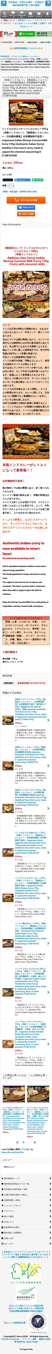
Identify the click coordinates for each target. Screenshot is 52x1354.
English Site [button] (27, 1349)
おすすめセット (39, 1257)
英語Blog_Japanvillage (27, 1341)
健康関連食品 (24, 1257)
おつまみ (19, 23)
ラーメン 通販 (30, 1339)
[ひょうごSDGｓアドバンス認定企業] (26, 1305)
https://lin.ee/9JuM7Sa (12, 1152)
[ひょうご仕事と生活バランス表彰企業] (26, 1308)
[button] (4, 3)
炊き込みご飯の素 (29, 1254)
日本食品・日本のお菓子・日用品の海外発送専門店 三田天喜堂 (26, 4)
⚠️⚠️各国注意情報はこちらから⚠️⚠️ (26, 48)
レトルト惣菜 (31, 23)
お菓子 (43, 23)
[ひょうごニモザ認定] (26, 1273)
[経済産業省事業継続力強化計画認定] (26, 1311)
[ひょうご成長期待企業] (15, 1322)
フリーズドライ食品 (10, 1254)
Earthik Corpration (10, 1339)
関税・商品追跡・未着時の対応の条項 (20, 191)
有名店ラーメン (25, 20)
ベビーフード (40, 20)
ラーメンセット (27, 1252)
